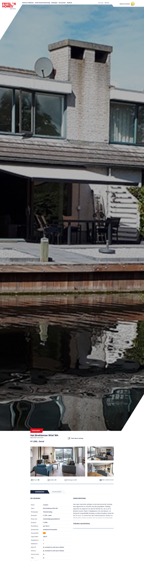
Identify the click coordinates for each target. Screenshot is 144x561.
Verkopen (54, 2)
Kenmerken (39, 492)
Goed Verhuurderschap (42, 2)
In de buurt (57, 492)
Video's (53, 480)
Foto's (36, 480)
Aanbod (69, 2)
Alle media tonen (108, 480)
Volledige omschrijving (81, 523)
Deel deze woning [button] (77, 438)
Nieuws (107, 3)
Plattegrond (71, 480)
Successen (62, 2)
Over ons (100, 3)
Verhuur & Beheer (28, 2)
